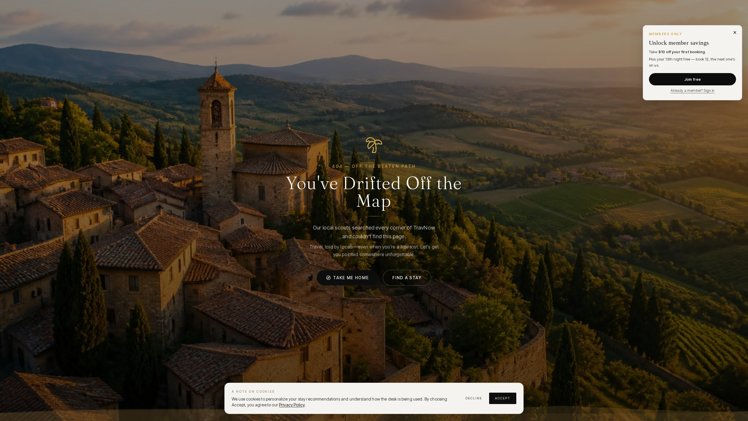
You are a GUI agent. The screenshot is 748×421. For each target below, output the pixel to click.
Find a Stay (406, 277)
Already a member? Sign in (693, 90)
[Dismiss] (735, 32)
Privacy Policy (291, 404)
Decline (473, 398)
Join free (692, 79)
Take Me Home (351, 277)
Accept (502, 398)
